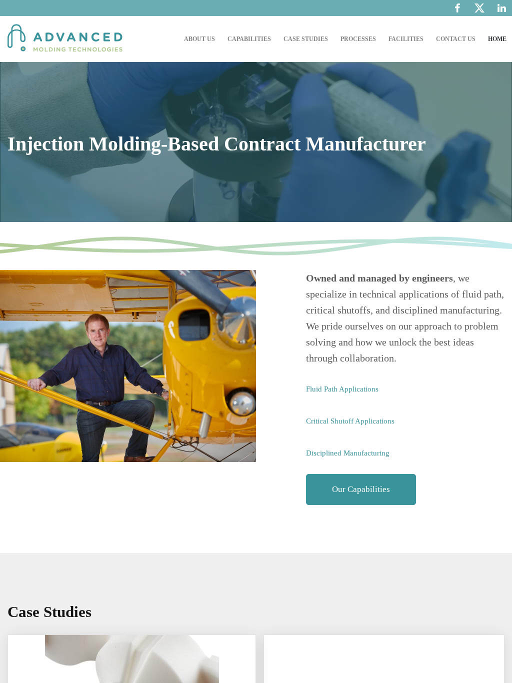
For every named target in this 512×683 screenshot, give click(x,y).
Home (497, 39)
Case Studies (306, 39)
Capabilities (249, 39)
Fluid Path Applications (342, 389)
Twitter (480, 10)
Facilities (406, 39)
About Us (199, 39)
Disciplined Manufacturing (348, 453)
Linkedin (502, 8)
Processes (358, 39)
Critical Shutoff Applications (350, 421)
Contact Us (456, 39)
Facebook (458, 8)
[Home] (68, 39)
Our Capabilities (361, 489)
